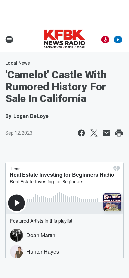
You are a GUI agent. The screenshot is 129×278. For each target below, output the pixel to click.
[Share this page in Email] (106, 133)
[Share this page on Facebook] (81, 133)
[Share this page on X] (94, 133)
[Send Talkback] (105, 39)
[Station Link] (64, 39)
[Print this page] (119, 133)
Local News (17, 63)
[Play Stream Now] (118, 39)
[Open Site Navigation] (9, 39)
